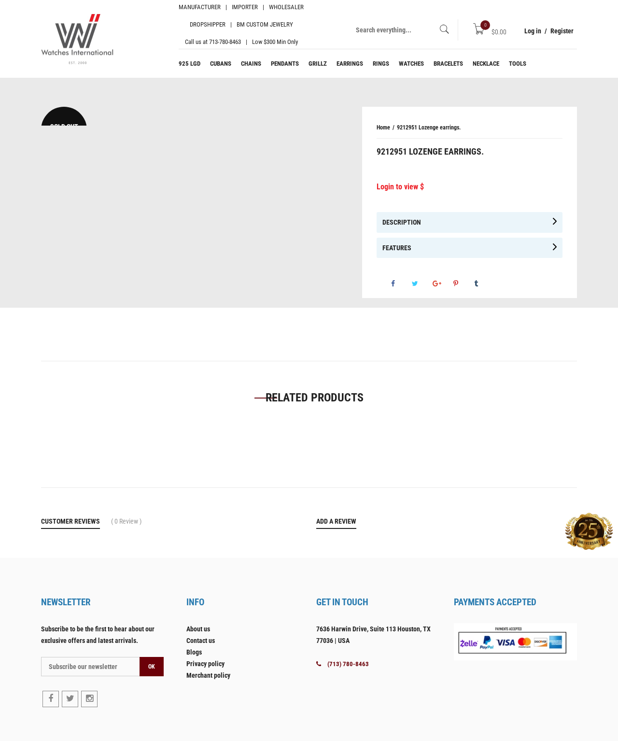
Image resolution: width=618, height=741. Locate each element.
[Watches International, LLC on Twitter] (70, 699)
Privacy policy (205, 664)
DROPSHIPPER (207, 24)
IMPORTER (245, 7)
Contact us (200, 640)
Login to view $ (400, 186)
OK (151, 666)
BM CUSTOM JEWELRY (265, 24)
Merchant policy (208, 675)
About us (198, 629)
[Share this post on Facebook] (400, 283)
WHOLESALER (286, 7)
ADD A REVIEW (336, 521)
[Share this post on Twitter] (421, 283)
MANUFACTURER (200, 7)
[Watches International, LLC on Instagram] (89, 699)
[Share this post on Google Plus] (442, 283)
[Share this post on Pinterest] (463, 283)
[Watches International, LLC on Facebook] (50, 699)
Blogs (194, 652)
